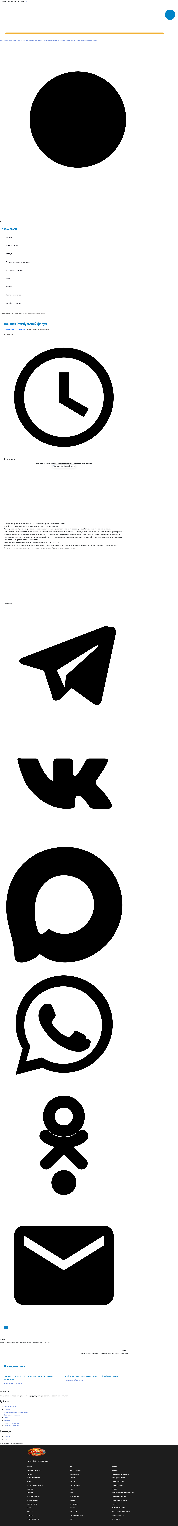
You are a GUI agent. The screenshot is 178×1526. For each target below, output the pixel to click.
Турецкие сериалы (117, 1485)
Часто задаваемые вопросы (121, 1511)
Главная (9, 237)
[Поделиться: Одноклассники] (64, 1204)
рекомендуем (74, 1504)
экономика (18, 1383)
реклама (72, 1500)
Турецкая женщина (118, 1481)
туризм (114, 1489)
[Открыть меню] (89, 221)
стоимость (115, 1470)
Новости (72, 1478)
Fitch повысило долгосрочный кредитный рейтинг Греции (91, 1376)
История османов (32, 1504)
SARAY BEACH (9, 229)
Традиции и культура (118, 1478)
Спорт (71, 1519)
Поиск (26, 1)
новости (72, 1481)
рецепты (72, 1508)
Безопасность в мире (33, 1478)
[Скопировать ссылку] (6, 1327)
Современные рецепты (76, 1515)
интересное (30, 1489)
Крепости (30, 1511)
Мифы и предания (75, 1470)
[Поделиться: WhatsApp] (64, 1084)
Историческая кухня (33, 1496)
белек (29, 1481)
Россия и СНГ (74, 1511)
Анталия (66, 40)
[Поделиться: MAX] (64, 964)
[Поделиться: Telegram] (64, 724)
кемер (29, 1508)
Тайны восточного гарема (120, 1474)
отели (71, 1493)
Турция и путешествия (119, 1496)
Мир (71, 1466)
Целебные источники (91, 40)
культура (30, 1515)
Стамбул (14, 40)
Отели (61, 40)
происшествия (74, 1496)
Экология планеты (118, 1515)
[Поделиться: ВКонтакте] (64, 844)
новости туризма (6, 40)
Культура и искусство (76, 40)
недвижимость (74, 1474)
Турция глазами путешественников (29, 40)
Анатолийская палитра (34, 1470)
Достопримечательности (50, 40)
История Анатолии (33, 1500)
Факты (114, 1504)
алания (29, 1466)
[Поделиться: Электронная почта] (64, 1324)
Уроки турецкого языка (119, 1500)
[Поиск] (89, 219)
